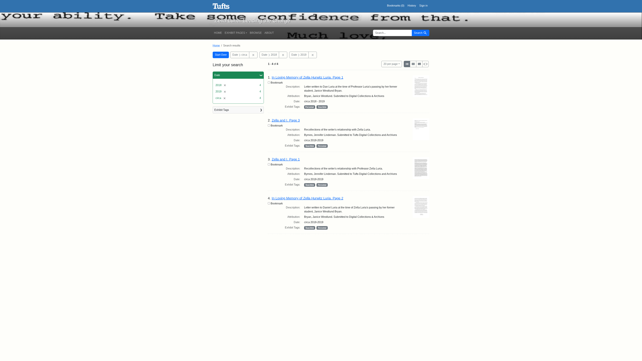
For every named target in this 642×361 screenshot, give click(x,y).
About (269, 32)
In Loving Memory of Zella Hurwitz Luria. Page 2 (307, 198)
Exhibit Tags (221, 109)
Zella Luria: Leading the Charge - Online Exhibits (221, 6)
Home (218, 32)
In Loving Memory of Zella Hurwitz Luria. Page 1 (307, 77)
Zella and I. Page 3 (286, 120)
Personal (309, 107)
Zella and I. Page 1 (286, 159)
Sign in (423, 5)
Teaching (322, 107)
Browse (256, 32)
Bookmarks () (395, 5)
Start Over (221, 54)
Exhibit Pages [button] (235, 32)
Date (217, 75)
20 (391, 63)
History (412, 5)
